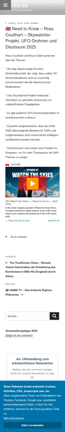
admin (34, 23)
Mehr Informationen (14, 418)
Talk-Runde (18, 237)
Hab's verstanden (32, 425)
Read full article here (19, 220)
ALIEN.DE (16, 5)
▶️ (32, 182)
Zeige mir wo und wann (19, 335)
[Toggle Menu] (5, 5)
